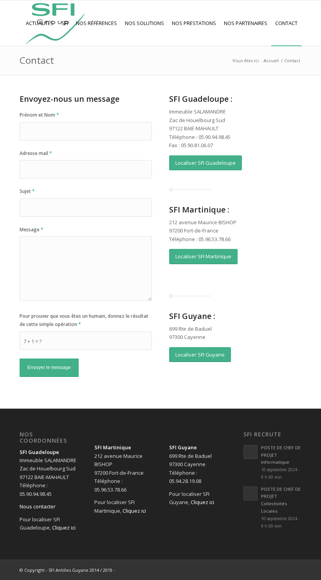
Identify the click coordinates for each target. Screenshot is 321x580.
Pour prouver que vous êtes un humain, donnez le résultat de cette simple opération (84, 320)
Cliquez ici (64, 527)
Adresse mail (36, 153)
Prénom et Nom (39, 115)
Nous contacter (38, 506)
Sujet (27, 191)
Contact (37, 60)
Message (31, 229)
